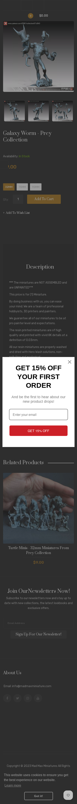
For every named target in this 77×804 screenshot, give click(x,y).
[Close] (70, 362)
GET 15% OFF (38, 430)
